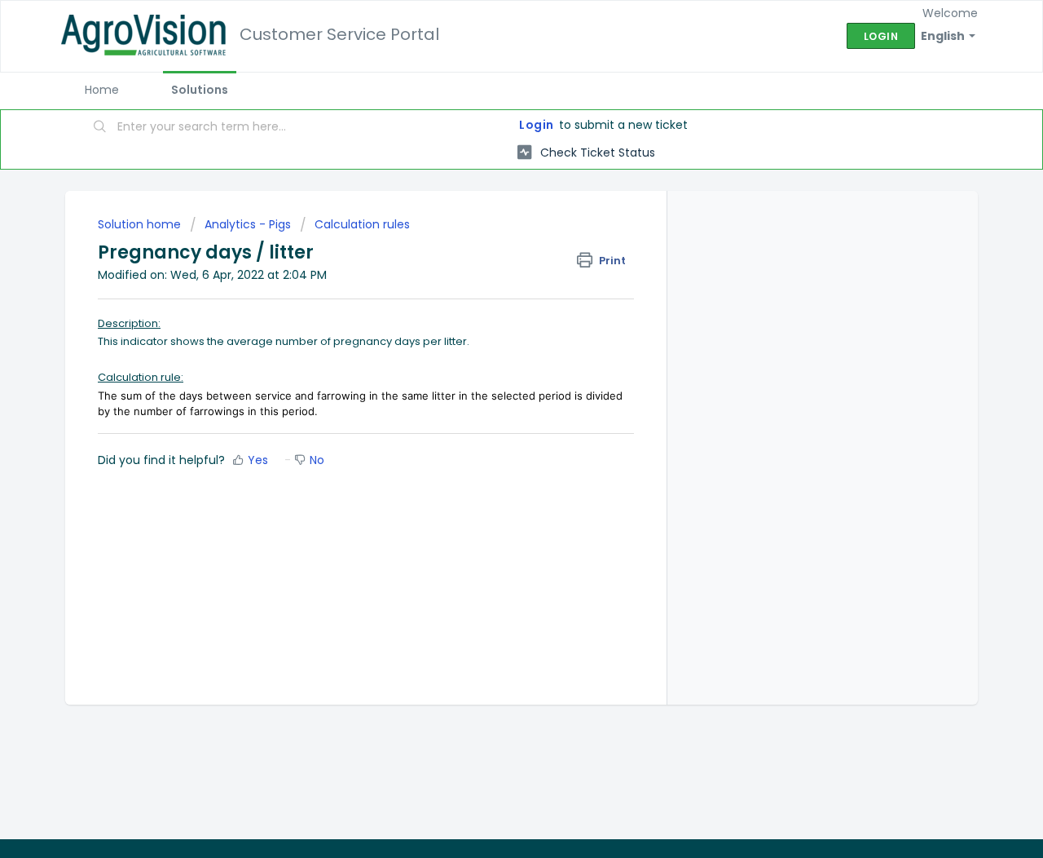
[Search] (100, 128)
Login (536, 125)
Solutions (199, 90)
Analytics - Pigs (248, 224)
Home (102, 90)
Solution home (141, 224)
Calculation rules (362, 224)
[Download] (491, 214)
